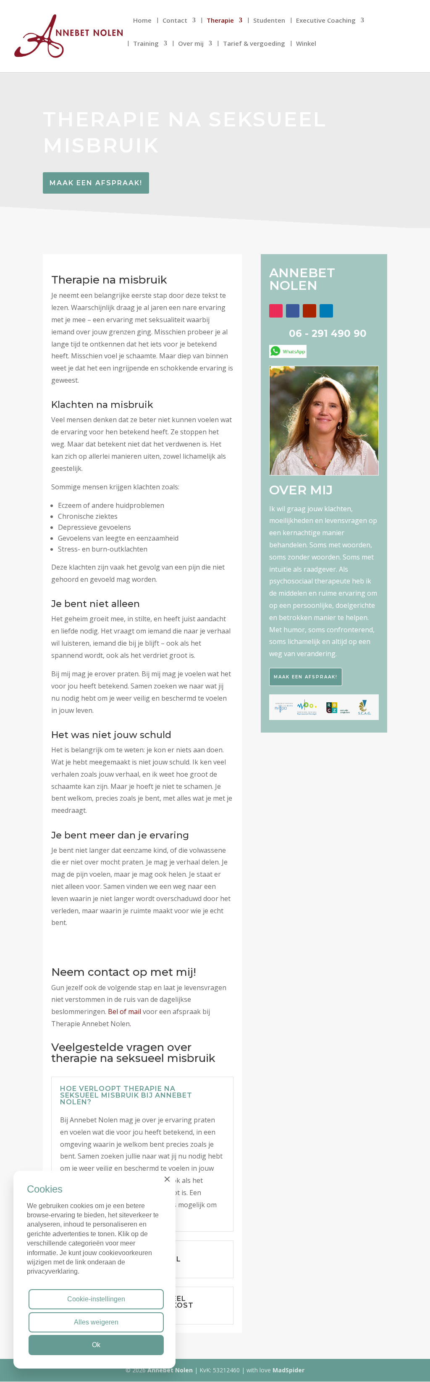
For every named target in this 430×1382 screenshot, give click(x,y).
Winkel (306, 43)
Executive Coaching (326, 20)
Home (142, 20)
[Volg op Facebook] (292, 311)
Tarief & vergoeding (254, 43)
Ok (96, 1344)
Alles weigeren (96, 1322)
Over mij (191, 43)
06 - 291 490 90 (328, 333)
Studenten (269, 20)
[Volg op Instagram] (276, 311)
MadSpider (288, 1370)
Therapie (220, 20)
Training (146, 43)
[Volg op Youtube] (309, 311)
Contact (175, 20)
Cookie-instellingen (96, 1299)
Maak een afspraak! (96, 183)
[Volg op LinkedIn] (326, 311)
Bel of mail (125, 1011)
